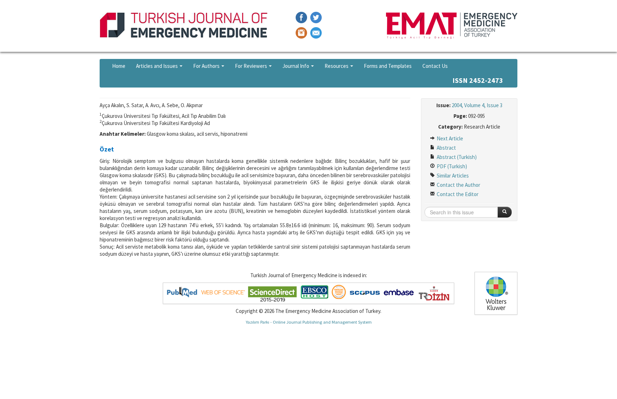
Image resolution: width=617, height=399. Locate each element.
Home (118, 66)
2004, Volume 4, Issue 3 (477, 105)
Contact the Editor (457, 194)
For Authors (207, 66)
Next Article (449, 138)
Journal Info (296, 66)
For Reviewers (251, 66)
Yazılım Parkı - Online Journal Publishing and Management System (309, 322)
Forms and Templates (388, 66)
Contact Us (435, 66)
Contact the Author (458, 184)
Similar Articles (452, 175)
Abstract (446, 147)
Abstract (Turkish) (456, 157)
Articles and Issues (157, 66)
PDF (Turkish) (451, 166)
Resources (337, 66)
